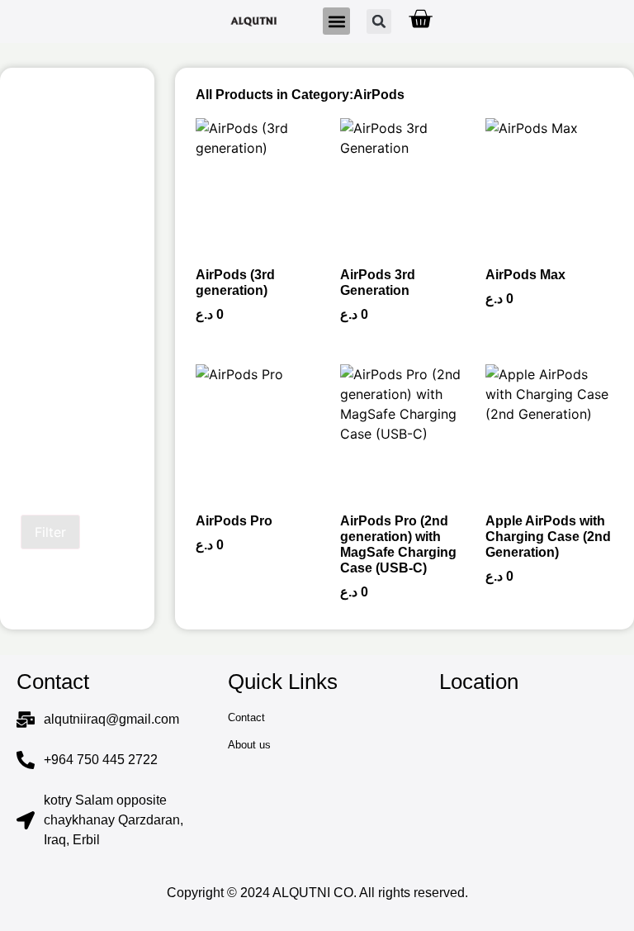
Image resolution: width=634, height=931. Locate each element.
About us (249, 745)
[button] (336, 21)
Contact (246, 717)
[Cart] (420, 19)
